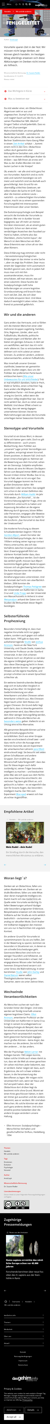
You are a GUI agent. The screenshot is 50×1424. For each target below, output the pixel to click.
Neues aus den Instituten (18, 1232)
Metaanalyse (10, 599)
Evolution (7, 1165)
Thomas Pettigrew (32, 586)
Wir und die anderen (23, 11)
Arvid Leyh (14, 39)
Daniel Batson (11, 975)
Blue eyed (21, 794)
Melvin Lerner (31, 1051)
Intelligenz (33, 895)
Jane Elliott (39, 749)
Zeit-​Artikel (19, 143)
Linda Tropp (20, 593)
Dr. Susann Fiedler (33, 73)
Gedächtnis (32, 899)
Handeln (7, 11)
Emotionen (17, 484)
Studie (28, 641)
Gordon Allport (11, 535)
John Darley (33, 972)
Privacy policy (27, 1400)
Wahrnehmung (28, 968)
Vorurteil (7, 1170)
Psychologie (8, 1167)
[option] (25, 837)
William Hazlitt (28, 494)
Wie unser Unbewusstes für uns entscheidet (21, 378)
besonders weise (12, 721)
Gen (6, 765)
